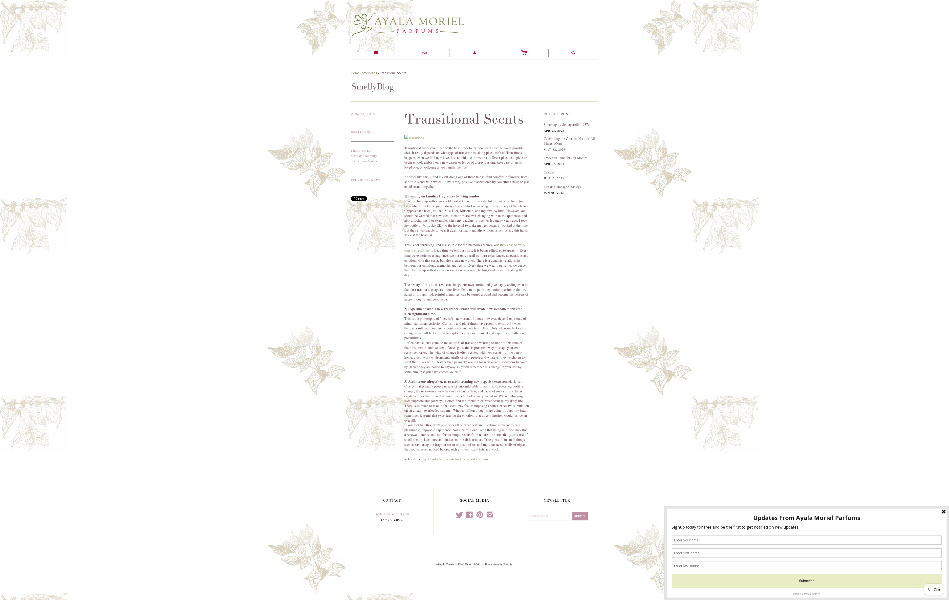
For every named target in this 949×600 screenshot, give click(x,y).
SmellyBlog (369, 73)
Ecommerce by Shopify (498, 564)
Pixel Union (465, 564)
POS (476, 564)
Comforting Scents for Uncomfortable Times (459, 459)
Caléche (549, 172)
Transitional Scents (364, 161)
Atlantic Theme (445, 564)
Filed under (362, 150)
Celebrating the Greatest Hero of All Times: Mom (569, 141)
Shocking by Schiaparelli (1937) (566, 124)
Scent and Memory (364, 156)
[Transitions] (414, 137)
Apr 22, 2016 (363, 113)
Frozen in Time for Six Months (565, 157)
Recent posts (558, 113)
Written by (361, 132)
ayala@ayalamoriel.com (392, 514)
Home (355, 73)
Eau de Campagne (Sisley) (562, 186)
